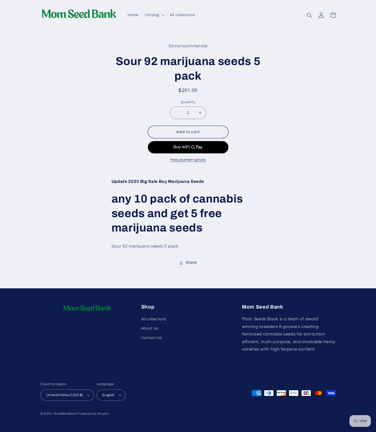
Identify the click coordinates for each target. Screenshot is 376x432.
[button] (154, 15)
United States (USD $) (64, 395)
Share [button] (191, 263)
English (108, 395)
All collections (153, 319)
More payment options (188, 160)
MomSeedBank (65, 413)
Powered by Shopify (93, 413)
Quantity (188, 102)
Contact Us (151, 338)
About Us (149, 328)
